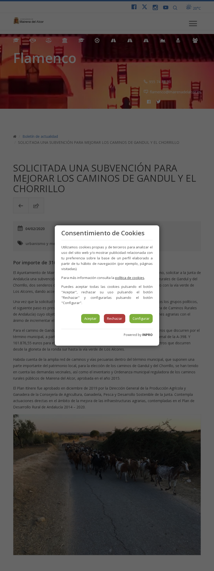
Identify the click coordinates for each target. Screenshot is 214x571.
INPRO (147, 335)
